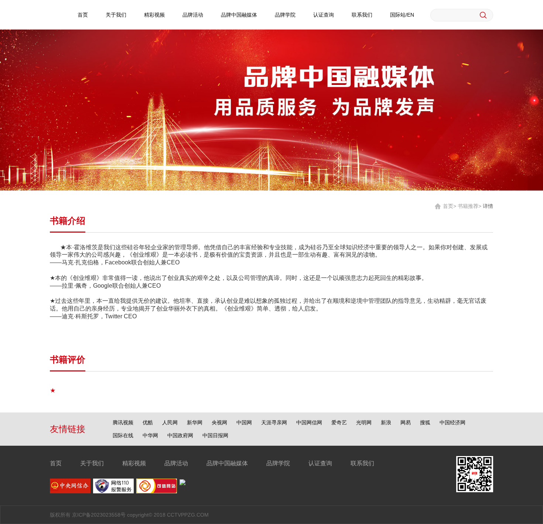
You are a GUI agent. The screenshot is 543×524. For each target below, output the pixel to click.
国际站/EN (402, 15)
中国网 (244, 422)
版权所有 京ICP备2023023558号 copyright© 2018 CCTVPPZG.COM (129, 515)
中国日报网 (215, 435)
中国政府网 (180, 435)
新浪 (386, 422)
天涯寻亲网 (274, 422)
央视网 (219, 422)
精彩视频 (154, 15)
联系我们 (362, 15)
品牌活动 (192, 15)
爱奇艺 (339, 422)
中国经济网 (452, 422)
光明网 (364, 422)
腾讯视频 (123, 422)
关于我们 (116, 15)
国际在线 (123, 435)
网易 (405, 422)
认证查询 (323, 15)
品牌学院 (285, 15)
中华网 (150, 435)
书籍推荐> (469, 206)
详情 (488, 206)
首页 (83, 15)
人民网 (170, 422)
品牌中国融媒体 (239, 15)
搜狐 (425, 422)
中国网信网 (309, 422)
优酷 (148, 422)
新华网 (194, 422)
